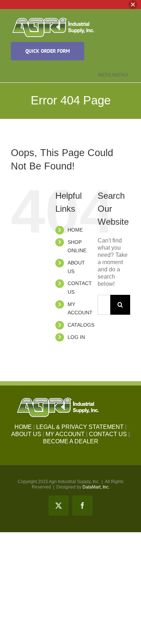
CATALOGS (81, 325)
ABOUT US (26, 434)
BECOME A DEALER (70, 441)
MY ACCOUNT (65, 434)
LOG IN (76, 337)
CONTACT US (108, 434)
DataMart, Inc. (96, 487)
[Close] (132, 4)
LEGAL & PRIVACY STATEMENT (80, 427)
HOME (75, 230)
